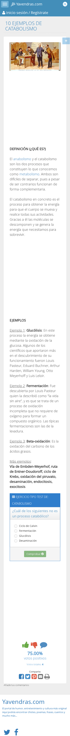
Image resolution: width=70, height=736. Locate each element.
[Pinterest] (35, 677)
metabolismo (29, 174)
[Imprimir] (47, 677)
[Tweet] (28, 677)
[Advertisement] (35, 109)
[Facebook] (22, 677)
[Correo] (41, 677)
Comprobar (34, 554)
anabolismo (22, 159)
